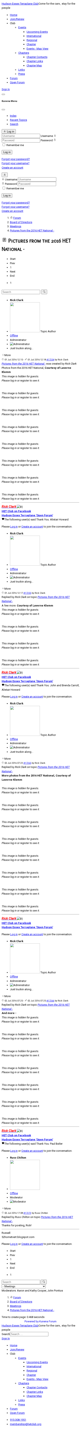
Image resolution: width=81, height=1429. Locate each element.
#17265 (27, 763)
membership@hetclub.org (25, 1424)
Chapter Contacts (37, 57)
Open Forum (17, 82)
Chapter (31, 44)
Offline (14, 335)
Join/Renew (17, 19)
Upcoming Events (37, 31)
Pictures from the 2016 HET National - (23, 363)
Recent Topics (18, 119)
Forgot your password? (16, 159)
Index (13, 115)
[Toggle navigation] (3, 94)
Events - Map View (37, 48)
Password (47, 140)
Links (21, 69)
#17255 (27, 593)
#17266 (50, 1000)
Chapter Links (35, 61)
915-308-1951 (18, 1419)
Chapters (23, 52)
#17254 (50, 359)
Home (13, 14)
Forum (14, 78)
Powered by (32, 1321)
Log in (7, 152)
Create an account (12, 167)
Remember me (15, 145)
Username (47, 136)
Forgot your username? (15, 163)
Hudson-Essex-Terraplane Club (20, 3)
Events (22, 27)
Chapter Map (34, 65)
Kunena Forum (47, 1321)
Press (21, 73)
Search (14, 124)
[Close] (3, 109)
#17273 (27, 1213)
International (34, 36)
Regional (32, 40)
